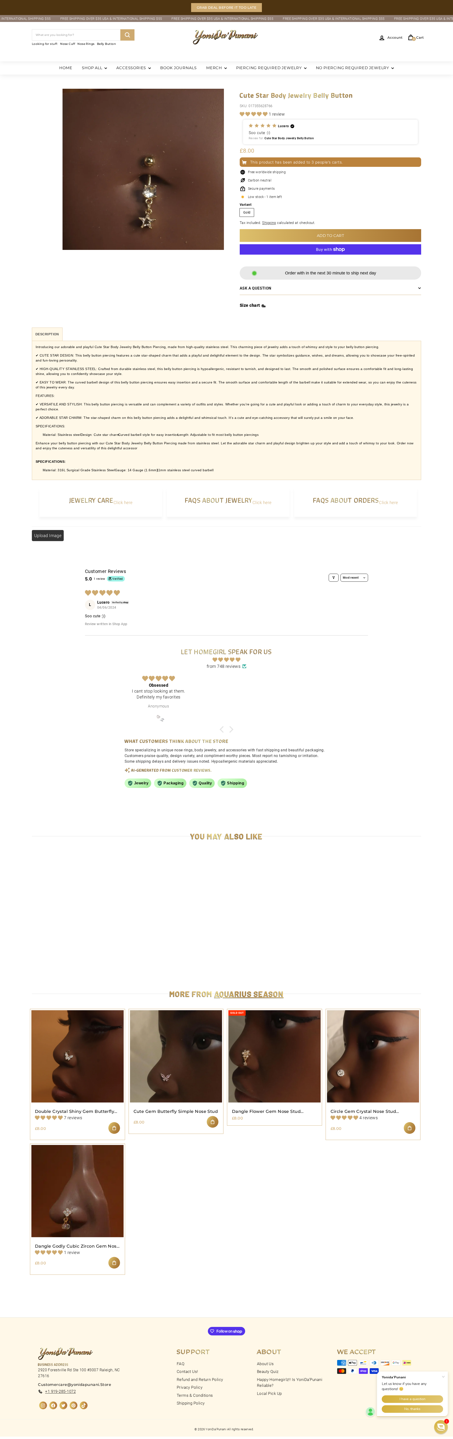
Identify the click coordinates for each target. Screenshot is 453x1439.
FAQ (181, 1363)
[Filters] (334, 578)
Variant (246, 204)
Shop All (92, 68)
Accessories (131, 68)
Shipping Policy (191, 1403)
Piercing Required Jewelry (269, 68)
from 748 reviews (223, 666)
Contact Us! (187, 1371)
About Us (265, 1363)
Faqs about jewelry (218, 500)
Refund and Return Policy (200, 1379)
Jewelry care (91, 500)
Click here (123, 502)
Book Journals (178, 68)
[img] (226, 659)
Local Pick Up (269, 1393)
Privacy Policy (189, 1387)
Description (47, 334)
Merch (214, 68)
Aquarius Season (249, 993)
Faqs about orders (346, 500)
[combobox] (83, 35)
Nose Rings (86, 44)
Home (65, 68)
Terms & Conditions (195, 1395)
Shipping (269, 223)
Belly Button (106, 44)
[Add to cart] (114, 1128)
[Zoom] (143, 174)
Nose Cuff (67, 44)
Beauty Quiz (268, 1371)
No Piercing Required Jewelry (353, 68)
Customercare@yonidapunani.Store (74, 1384)
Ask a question (255, 288)
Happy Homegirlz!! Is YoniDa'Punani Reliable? (289, 1382)
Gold (246, 212)
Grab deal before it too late (226, 7)
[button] (254, 114)
